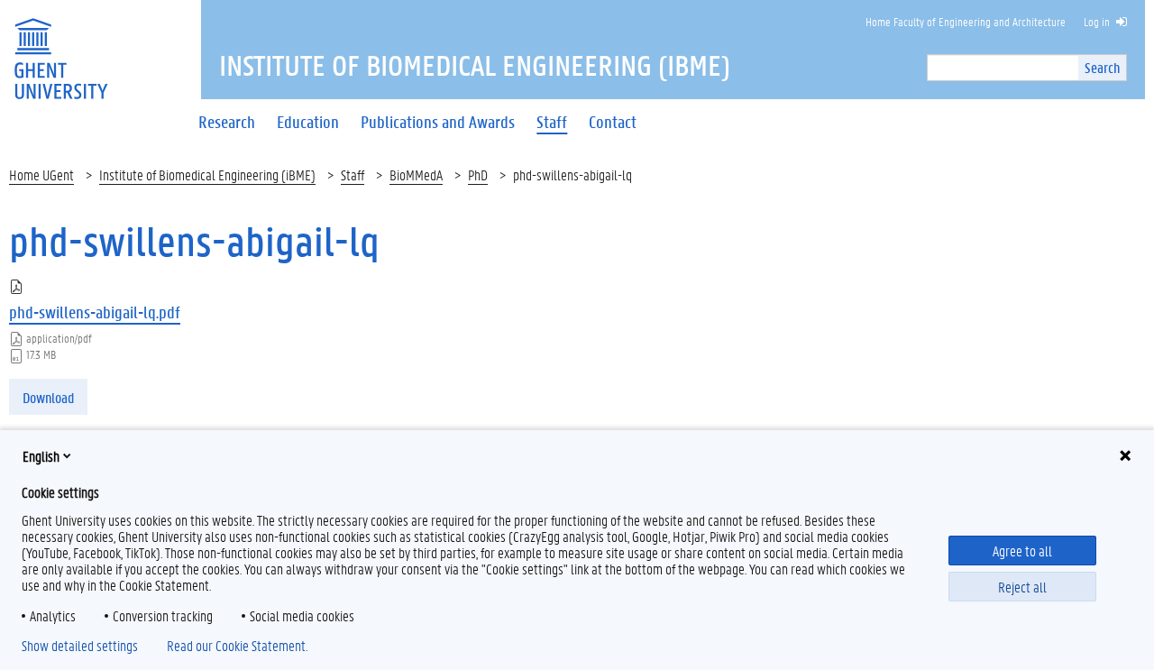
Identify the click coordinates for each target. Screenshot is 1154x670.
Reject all (1022, 586)
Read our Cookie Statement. (237, 645)
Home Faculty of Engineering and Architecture (966, 21)
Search (1102, 67)
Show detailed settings (80, 645)
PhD (478, 174)
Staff (352, 174)
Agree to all (1022, 550)
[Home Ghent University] (60, 47)
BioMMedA (416, 174)
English (41, 455)
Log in (1097, 21)
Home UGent (41, 174)
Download (48, 397)
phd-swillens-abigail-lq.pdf (94, 312)
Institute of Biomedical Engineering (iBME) (207, 174)
